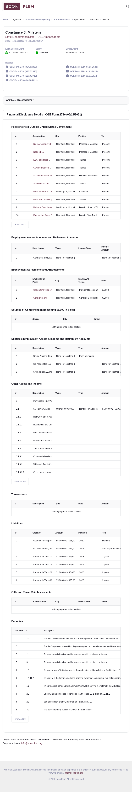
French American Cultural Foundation (50, 191)
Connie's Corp (40, 298)
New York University (42, 199)
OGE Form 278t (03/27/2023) (23, 71)
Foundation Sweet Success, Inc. (48, 215)
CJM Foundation (41, 168)
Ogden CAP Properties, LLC (46, 290)
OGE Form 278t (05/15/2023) (84, 67)
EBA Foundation (40, 160)
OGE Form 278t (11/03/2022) (83, 76)
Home (5, 19)
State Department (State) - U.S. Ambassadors (47, 19)
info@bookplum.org (31, 743)
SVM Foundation (41, 183)
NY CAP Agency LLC (43, 144)
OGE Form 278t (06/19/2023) (23, 67)
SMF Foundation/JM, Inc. (44, 176)
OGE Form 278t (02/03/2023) (84, 71)
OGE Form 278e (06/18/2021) (23, 80)
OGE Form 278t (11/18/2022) (23, 76)
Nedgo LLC (38, 152)
